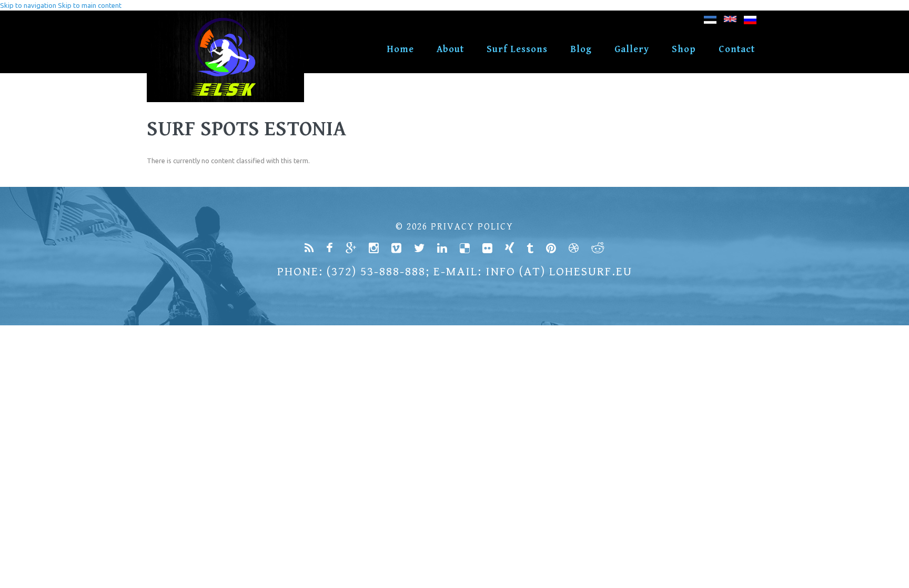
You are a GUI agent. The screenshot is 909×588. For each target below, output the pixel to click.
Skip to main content (90, 5)
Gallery (631, 49)
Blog (581, 49)
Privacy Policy (472, 226)
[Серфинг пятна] (750, 21)
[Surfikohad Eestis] (710, 21)
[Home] (225, 15)
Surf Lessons (517, 49)
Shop (684, 49)
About (450, 49)
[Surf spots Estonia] (730, 21)
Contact (737, 49)
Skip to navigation (28, 5)
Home (400, 49)
